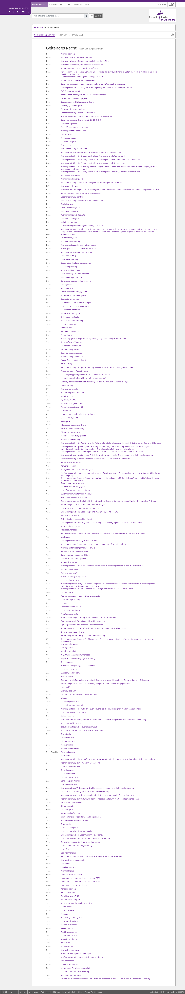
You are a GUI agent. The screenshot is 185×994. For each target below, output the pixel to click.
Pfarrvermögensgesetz (70, 748)
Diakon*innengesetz (69, 418)
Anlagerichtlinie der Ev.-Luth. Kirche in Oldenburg (82, 730)
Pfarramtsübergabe (69, 925)
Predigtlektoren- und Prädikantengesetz (77, 469)
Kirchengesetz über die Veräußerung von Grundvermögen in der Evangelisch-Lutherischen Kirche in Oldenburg (108, 759)
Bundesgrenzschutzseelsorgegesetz (76, 281)
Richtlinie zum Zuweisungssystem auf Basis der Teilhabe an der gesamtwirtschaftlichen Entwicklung (103, 719)
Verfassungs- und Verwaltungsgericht (76, 903)
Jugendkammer (67, 676)
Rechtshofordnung (69, 892)
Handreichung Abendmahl (72, 356)
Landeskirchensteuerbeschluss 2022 (76, 885)
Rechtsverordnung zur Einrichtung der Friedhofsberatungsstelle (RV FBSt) (92, 856)
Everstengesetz (67, 134)
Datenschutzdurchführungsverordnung (77, 102)
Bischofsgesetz (67, 204)
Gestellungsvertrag (69, 266)
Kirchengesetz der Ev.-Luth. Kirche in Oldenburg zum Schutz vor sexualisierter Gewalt (97, 589)
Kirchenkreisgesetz (69, 123)
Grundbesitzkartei (68, 737)
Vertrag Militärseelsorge (71, 270)
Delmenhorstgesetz (69, 141)
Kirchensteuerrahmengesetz (73, 860)
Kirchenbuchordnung (70, 950)
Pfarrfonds (65, 755)
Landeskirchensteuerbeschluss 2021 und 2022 (80, 881)
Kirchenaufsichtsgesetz (70, 186)
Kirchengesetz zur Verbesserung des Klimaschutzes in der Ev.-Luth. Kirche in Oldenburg (98, 788)
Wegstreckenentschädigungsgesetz (75, 655)
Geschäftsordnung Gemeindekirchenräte (78, 113)
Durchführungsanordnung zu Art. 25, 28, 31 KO (81, 120)
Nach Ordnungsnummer (44, 35)
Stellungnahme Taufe (70, 317)
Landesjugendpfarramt (70, 673)
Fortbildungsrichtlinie (70, 515)
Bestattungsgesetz (68, 853)
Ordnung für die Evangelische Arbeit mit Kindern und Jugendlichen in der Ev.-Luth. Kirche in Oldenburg (105, 680)
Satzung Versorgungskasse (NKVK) (75, 555)
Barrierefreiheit (69, 992)
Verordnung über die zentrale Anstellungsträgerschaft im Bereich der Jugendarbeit (96, 683)
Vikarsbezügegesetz (69, 530)
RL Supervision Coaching (71, 526)
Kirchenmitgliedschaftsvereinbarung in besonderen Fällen (85, 61)
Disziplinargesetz (68, 910)
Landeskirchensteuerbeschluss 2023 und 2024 (80, 878)
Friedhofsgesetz (67, 809)
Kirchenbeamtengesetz (70, 218)
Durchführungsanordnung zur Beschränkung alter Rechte (85, 838)
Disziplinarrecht (67, 907)
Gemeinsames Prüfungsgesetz (73, 486)
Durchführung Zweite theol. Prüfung (76, 494)
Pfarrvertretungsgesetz (70, 432)
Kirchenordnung (68, 54)
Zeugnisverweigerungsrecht (72, 483)
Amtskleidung (66, 364)
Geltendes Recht (39, 4)
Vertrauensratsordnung (71, 462)
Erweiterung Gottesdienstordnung (75, 306)
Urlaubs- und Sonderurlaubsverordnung (78, 414)
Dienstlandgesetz (68, 770)
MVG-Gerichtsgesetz (69, 562)
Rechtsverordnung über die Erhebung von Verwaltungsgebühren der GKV (92, 182)
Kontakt (23, 992)
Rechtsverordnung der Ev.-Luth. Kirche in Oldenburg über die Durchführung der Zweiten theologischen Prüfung (108, 501)
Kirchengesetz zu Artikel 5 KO (73, 131)
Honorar (64, 603)
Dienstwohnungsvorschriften (73, 632)
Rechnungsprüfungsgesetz (72, 723)
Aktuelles (162, 4)
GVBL (87, 4)
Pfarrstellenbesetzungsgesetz (73, 436)
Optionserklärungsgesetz (71, 874)
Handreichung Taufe (69, 324)
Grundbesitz (66, 734)
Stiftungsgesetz (67, 806)
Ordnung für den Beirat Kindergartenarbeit (79, 694)
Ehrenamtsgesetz (68, 592)
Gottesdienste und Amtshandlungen (76, 302)
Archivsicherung (68, 946)
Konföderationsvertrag (70, 241)
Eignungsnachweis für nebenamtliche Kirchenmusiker (84, 621)
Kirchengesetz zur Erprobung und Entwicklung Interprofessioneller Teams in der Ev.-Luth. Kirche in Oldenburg (108, 455)
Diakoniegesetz (67, 662)
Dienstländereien (68, 773)
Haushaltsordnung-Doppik (72, 705)
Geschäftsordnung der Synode (73, 197)
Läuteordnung (67, 385)
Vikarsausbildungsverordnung (73, 425)
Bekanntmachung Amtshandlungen (76, 953)
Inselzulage (65, 537)
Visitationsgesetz (68, 234)
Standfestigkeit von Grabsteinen (74, 820)
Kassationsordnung (69, 939)
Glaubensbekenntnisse (70, 310)
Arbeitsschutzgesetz (69, 614)
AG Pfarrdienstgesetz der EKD (73, 403)
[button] (172, 4)
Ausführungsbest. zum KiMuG (73, 392)
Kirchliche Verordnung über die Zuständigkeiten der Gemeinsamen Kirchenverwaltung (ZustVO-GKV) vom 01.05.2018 (110, 189)
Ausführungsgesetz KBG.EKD (73, 215)
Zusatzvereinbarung (69, 259)
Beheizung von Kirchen (70, 781)
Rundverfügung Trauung (71, 342)
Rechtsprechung (75, 4)
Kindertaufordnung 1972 (71, 313)
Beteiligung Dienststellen (71, 802)
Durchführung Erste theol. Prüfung (75, 490)
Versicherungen (67, 961)
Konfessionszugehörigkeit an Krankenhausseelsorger (83, 95)
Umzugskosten (67, 647)
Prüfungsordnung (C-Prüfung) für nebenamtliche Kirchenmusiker (88, 617)
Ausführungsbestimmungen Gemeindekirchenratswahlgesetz (87, 116)
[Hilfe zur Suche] (86, 15)
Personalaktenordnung (70, 610)
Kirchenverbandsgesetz (71, 175)
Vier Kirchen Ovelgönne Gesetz (74, 149)
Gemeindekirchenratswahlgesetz (74, 109)
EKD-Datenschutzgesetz (71, 91)
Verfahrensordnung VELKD (72, 899)
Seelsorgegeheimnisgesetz (72, 105)
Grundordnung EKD (69, 238)
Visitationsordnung (69, 222)
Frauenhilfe (65, 687)
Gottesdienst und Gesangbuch (73, 295)
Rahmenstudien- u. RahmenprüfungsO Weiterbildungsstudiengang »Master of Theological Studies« (103, 533)
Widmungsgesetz (68, 741)
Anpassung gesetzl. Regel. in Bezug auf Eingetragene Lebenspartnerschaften (93, 338)
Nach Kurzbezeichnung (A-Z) (71, 35)
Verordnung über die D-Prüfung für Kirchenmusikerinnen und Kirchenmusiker (94, 628)
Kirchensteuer (67, 863)
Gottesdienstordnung (70, 299)
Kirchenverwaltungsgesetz (72, 179)
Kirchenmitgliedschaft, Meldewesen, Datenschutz (82, 64)
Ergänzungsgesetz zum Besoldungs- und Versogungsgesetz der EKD (89, 512)
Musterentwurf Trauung (71, 346)
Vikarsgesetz (66, 421)
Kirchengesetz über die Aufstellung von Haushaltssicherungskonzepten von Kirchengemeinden (101, 709)
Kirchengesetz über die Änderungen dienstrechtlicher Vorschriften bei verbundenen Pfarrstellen (102, 451)
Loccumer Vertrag (68, 256)
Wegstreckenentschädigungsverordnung (78, 658)
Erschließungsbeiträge (70, 766)
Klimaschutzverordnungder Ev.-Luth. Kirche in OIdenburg (85, 791)
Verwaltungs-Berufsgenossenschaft (76, 968)
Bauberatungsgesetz (69, 777)
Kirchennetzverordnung (71, 975)
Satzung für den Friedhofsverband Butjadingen (81, 817)
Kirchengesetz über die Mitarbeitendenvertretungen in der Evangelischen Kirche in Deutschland (102, 565)
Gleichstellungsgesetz (70, 580)
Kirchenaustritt (67, 288)
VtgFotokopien (67, 396)
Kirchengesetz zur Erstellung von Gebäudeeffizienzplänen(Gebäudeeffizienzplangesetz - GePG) (101, 795)
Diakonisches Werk (69, 669)
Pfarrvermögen (67, 745)
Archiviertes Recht (57, 4)
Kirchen (8, 992)
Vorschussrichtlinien (69, 651)
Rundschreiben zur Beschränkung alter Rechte (80, 842)
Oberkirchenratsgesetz (70, 207)
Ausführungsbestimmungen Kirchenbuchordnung (82, 957)
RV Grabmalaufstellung (70, 813)
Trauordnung (66, 335)
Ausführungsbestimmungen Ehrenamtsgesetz (80, 596)
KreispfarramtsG (68, 410)
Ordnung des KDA (68, 691)
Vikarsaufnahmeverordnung (72, 428)
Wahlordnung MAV (69, 573)
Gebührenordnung (69, 932)
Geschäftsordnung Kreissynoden (74, 127)
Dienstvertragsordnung (70, 599)
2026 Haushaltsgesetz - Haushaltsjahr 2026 (79, 727)
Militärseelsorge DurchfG (71, 277)
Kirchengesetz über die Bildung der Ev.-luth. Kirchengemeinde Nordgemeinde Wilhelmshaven (100, 171)
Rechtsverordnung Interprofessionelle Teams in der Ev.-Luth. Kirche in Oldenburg (95, 458)
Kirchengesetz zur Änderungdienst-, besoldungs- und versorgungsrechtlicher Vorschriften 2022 (101, 522)
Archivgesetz (66, 914)
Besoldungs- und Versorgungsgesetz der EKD (80, 508)
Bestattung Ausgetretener (72, 353)
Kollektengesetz (67, 716)
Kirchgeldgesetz (67, 871)
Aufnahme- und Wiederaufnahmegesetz (78, 80)
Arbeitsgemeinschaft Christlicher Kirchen (78, 248)
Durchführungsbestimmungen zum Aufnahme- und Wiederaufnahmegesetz (93, 84)
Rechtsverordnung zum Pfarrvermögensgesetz (80, 763)
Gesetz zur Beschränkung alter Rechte (77, 831)
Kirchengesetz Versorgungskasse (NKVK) (78, 548)
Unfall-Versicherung (69, 964)
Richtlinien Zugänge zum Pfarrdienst (76, 519)
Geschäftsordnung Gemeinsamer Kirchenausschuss (83, 200)
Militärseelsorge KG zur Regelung (75, 274)
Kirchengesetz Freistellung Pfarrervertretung (80, 540)
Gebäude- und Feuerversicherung (75, 971)
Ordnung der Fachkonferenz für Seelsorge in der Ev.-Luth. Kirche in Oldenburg (94, 382)
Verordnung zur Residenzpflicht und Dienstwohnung (83, 635)
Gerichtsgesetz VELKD (70, 896)
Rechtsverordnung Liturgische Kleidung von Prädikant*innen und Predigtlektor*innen (97, 367)
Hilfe (80, 992)
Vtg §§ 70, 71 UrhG (68, 400)
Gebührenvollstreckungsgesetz (74, 292)
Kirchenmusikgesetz (69, 389)
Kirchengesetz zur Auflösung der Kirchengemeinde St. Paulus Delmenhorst (92, 152)
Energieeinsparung (69, 784)
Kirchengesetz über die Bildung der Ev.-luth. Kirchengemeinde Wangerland (93, 156)
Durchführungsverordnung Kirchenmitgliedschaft (82, 77)
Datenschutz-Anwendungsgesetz (74, 98)
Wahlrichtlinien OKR (69, 211)
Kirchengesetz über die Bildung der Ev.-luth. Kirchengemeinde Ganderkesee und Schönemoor (100, 159)
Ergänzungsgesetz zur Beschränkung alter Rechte (82, 835)
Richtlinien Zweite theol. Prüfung (74, 497)
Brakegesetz (66, 145)
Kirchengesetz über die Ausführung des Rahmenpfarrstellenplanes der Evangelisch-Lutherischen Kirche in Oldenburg (111, 443)
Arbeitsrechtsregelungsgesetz (73, 576)
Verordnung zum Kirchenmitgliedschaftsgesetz (80, 68)
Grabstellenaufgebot (69, 827)
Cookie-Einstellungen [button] (93, 992)
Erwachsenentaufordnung (72, 320)
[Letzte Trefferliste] (91, 15)
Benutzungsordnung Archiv (72, 917)
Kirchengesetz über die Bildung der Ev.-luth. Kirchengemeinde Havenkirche (93, 163)
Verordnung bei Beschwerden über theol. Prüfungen (83, 504)
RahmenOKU (66, 328)
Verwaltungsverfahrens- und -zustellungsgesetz (81, 193)
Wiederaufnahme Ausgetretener (74, 371)
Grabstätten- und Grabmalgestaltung (76, 845)
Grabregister (66, 824)
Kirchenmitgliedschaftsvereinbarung (76, 57)
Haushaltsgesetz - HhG (70, 701)
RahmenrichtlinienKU (70, 331)
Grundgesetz (66, 284)
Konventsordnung (68, 466)
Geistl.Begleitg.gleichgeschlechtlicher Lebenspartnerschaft (85, 374)
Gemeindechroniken (69, 921)
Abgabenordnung (68, 889)
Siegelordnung (67, 928)
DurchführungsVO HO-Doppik (73, 712)
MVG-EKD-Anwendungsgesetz (73, 558)
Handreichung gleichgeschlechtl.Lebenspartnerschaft (83, 378)
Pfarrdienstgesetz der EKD (72, 407)
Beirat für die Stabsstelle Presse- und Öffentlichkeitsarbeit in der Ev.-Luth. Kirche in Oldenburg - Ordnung (105, 979)
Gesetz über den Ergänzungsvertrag (76, 263)
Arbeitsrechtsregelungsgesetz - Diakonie (78, 665)
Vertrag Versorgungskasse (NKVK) (75, 551)
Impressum (33, 992)
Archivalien (65, 943)
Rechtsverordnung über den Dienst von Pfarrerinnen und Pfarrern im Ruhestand (95, 544)
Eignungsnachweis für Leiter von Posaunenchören (82, 625)
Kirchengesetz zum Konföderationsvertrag (78, 245)
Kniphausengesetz (68, 138)
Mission (64, 698)
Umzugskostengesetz (70, 644)
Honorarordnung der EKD (71, 607)
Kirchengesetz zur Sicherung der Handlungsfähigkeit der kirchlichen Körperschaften (96, 87)
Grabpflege (65, 849)
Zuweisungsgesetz (68, 867)
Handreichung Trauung (71, 349)
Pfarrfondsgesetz (68, 752)
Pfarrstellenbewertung (70, 439)
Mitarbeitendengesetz (70, 569)
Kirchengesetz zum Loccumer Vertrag (76, 252)
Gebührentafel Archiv (70, 935)
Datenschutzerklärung (50, 992)
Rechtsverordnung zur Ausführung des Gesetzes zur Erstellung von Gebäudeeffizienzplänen (100, 799)
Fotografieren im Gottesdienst (73, 360)
